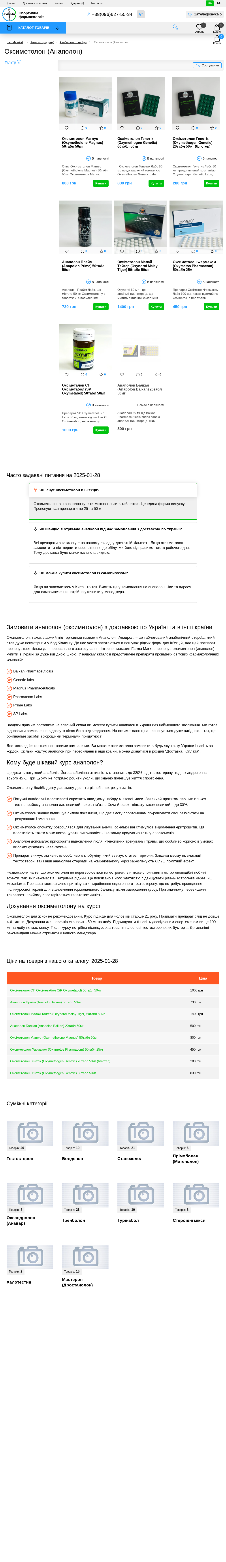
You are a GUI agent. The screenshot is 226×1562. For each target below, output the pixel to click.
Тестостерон (20, 1158)
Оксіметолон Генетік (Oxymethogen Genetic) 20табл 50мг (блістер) (192, 142)
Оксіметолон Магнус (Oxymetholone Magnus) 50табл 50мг (82, 142)
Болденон (72, 1158)
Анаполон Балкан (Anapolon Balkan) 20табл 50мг (139, 389)
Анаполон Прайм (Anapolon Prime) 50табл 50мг (83, 266)
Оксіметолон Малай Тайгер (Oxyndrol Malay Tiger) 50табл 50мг (137, 266)
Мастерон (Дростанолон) (77, 1282)
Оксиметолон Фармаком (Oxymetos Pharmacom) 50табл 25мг (194, 266)
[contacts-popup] (141, 14)
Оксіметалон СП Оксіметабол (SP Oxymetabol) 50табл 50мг (83, 389)
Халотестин (19, 1282)
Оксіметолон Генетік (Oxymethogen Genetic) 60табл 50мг (137, 142)
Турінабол (128, 1220)
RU (219, 3)
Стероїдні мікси (189, 1220)
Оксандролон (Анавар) (21, 1220)
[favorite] (67, 128)
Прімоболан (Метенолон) (186, 1159)
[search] (175, 28)
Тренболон (73, 1220)
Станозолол (130, 1158)
